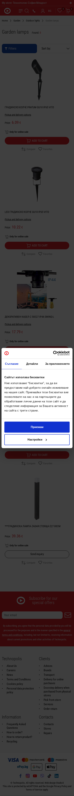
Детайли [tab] (32, 363)
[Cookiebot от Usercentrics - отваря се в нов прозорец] (53, 353)
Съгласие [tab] (12, 363)
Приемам (37, 427)
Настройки (35, 439)
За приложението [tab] (57, 363)
